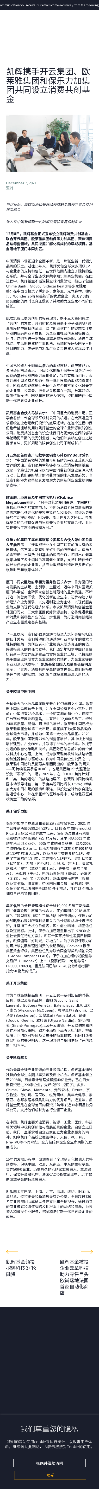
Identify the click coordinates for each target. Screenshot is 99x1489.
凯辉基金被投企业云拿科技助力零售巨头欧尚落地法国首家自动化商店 (74, 1277)
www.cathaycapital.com (25, 1367)
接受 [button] (50, 1475)
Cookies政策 (16, 1402)
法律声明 (12, 1411)
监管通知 (12, 1406)
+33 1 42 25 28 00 (19, 1357)
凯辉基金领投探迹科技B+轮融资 (21, 1267)
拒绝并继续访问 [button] (49, 1463)
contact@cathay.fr (21, 1362)
